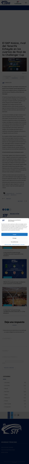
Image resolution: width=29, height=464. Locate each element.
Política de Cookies (8, 244)
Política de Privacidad (16, 244)
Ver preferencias (14, 241)
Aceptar (14, 234)
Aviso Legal (22, 244)
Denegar (14, 238)
